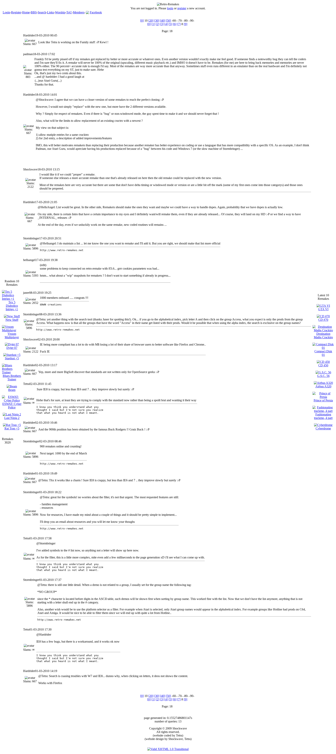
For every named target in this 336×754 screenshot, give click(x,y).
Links (50, 12)
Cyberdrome (323, 428)
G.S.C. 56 (323, 375)
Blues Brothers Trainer (12, 377)
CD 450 (323, 365)
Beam (11, 390)
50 (168, 20)
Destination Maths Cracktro (323, 335)
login (170, 8)
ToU (69, 12)
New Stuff (11, 319)
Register (16, 12)
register (181, 8)
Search (42, 12)
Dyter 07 (11, 347)
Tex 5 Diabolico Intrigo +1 (12, 306)
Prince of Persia (323, 400)
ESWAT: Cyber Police (11, 405)
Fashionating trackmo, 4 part (323, 416)
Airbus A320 (323, 386)
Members (78, 12)
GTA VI (323, 309)
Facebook (96, 12)
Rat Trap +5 (11, 428)
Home (26, 12)
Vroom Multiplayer (12, 335)
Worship (60, 12)
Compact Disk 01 (323, 353)
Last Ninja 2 (11, 418)
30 (156, 20)
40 (162, 20)
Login (6, 12)
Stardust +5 (12, 358)
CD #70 (323, 319)
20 (150, 20)
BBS (34, 12)
